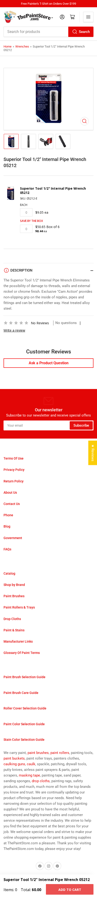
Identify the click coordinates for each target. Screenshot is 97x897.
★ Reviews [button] (93, 452)
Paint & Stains (14, 630)
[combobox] (48, 32)
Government (13, 538)
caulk (31, 764)
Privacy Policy (14, 470)
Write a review (14, 330)
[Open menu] (88, 17)
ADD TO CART (69, 889)
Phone (8, 515)
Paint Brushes (14, 596)
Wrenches (22, 46)
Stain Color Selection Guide (24, 739)
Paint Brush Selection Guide (24, 677)
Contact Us (12, 504)
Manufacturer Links (18, 641)
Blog (7, 526)
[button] (16, 323)
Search (84, 32)
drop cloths (41, 781)
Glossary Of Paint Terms (22, 653)
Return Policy (14, 481)
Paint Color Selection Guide (24, 724)
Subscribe (81, 425)
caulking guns (14, 764)
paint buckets (14, 758)
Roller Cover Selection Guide (25, 708)
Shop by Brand (14, 585)
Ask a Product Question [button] (49, 363)
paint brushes (38, 753)
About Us (10, 492)
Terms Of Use (14, 458)
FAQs (7, 549)
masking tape (29, 775)
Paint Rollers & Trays (19, 607)
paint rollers (59, 753)
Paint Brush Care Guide (21, 693)
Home (8, 46)
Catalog (9, 573)
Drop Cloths (12, 619)
